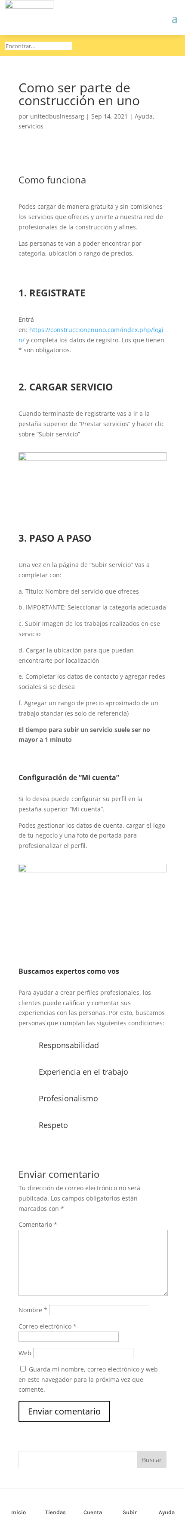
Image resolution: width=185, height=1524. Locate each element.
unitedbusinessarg (57, 116)
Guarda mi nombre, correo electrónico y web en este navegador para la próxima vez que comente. (88, 1379)
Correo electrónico (47, 1326)
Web (24, 1353)
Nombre (32, 1310)
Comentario (37, 1224)
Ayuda (144, 116)
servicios (30, 126)
